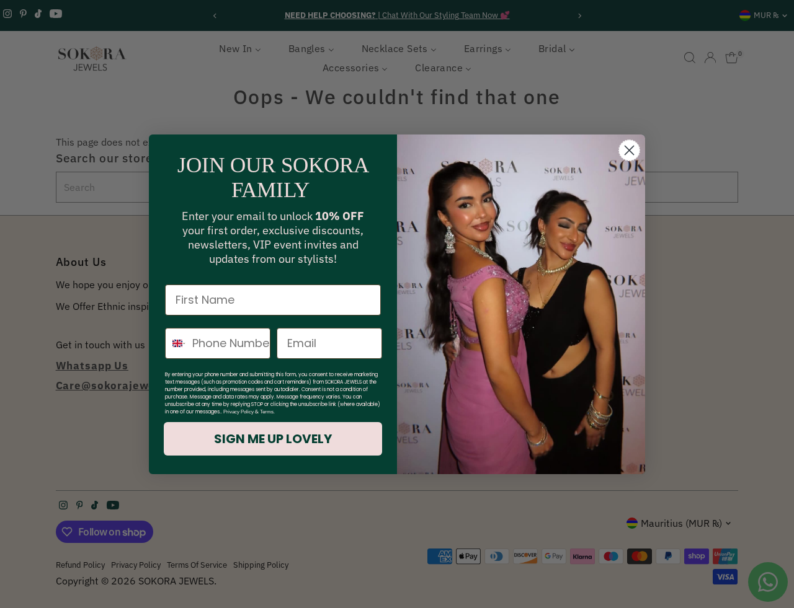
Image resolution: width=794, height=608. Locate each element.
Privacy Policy (238, 412)
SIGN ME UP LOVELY (273, 438)
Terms (267, 412)
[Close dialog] (629, 150)
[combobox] (176, 343)
